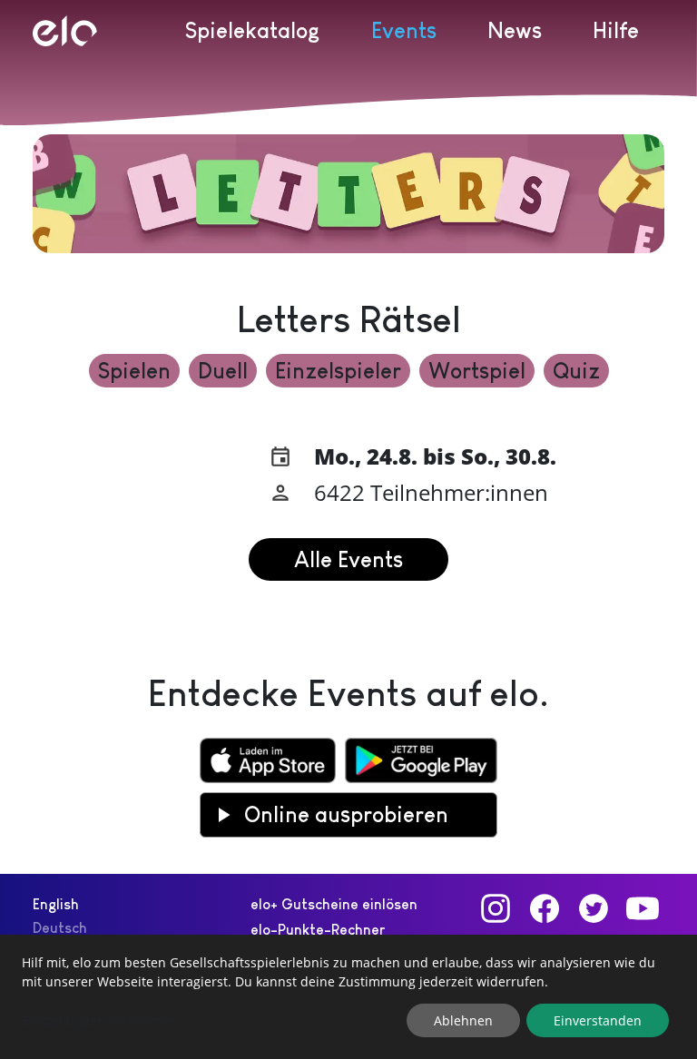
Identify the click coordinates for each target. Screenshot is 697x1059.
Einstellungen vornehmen (100, 1020)
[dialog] (348, 997)
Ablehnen (463, 1020)
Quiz (576, 370)
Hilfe (616, 30)
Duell (223, 370)
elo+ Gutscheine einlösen (333, 904)
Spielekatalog (252, 30)
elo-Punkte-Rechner (317, 929)
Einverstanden (598, 1020)
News (514, 30)
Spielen (134, 370)
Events (404, 30)
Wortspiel (476, 370)
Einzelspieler (338, 370)
